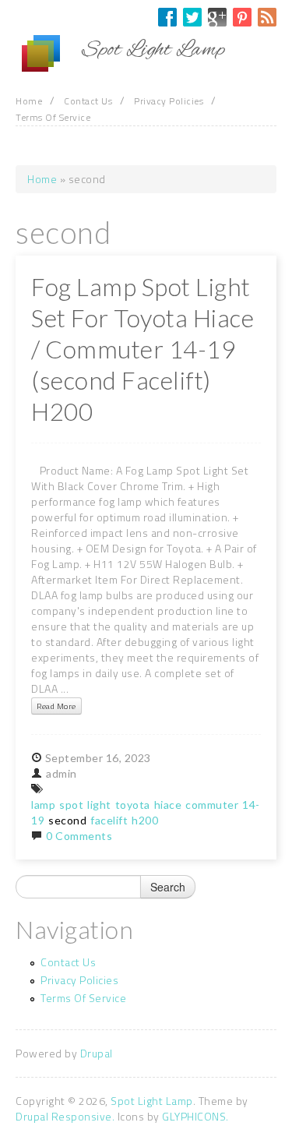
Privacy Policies (168, 101)
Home (29, 101)
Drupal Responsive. (65, 1116)
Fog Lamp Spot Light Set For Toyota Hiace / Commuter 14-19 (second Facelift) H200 (142, 349)
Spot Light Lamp (152, 1100)
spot (71, 804)
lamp (43, 804)
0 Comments (79, 835)
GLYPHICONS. (195, 1116)
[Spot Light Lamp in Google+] (217, 17)
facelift (109, 820)
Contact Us (88, 101)
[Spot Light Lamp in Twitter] (192, 17)
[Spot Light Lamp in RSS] (267, 17)
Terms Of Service (53, 117)
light (99, 804)
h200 (145, 820)
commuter (211, 804)
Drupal (96, 1053)
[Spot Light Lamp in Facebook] (167, 17)
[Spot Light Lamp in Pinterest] (242, 17)
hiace (168, 804)
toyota (132, 804)
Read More (56, 706)
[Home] (49, 53)
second (67, 820)
